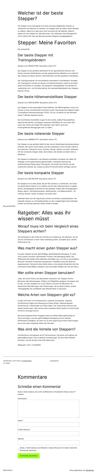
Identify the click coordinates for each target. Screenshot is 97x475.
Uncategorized (26, 361)
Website (21, 439)
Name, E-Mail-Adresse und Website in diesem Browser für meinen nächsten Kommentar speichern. (48, 449)
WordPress (90, 470)
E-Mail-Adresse (24, 430)
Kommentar (22, 398)
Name (20, 420)
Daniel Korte (7, 470)
